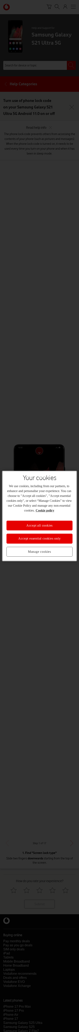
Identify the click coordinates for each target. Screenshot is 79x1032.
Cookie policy (45, 510)
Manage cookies (39, 551)
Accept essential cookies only (39, 538)
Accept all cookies (39, 525)
